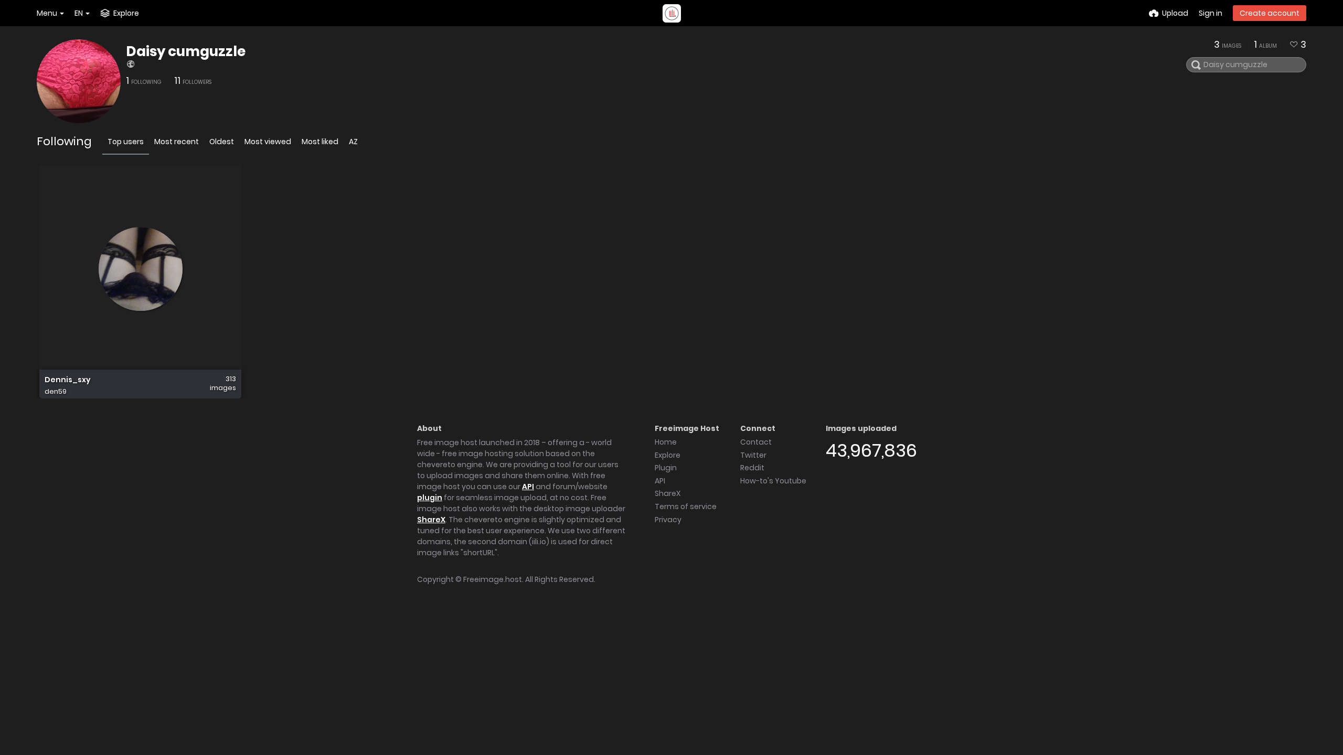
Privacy (668, 519)
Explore (667, 455)
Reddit (752, 467)
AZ (353, 141)
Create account (1269, 13)
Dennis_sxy (68, 380)
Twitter (753, 455)
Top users (126, 141)
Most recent (176, 141)
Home (666, 442)
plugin (429, 497)
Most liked (320, 141)
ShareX (431, 519)
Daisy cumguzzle (186, 51)
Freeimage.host (492, 579)
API (528, 486)
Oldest (221, 141)
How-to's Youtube (773, 481)
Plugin (666, 467)
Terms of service (686, 506)
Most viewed (267, 141)
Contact (756, 442)
